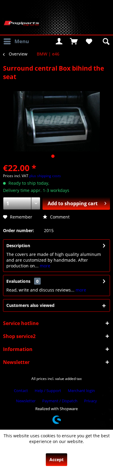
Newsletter (26, 401)
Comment (59, 217)
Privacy (90, 401)
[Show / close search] (105, 41)
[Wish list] (89, 41)
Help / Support (48, 390)
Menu (21, 41)
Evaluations (18, 281)
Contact (21, 390)
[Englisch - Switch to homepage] (21, 23)
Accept (56, 459)
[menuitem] (16, 41)
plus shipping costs (45, 175)
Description (18, 245)
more (44, 266)
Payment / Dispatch (59, 401)
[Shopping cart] (74, 41)
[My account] (59, 41)
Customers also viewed (30, 305)
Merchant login (81, 390)
